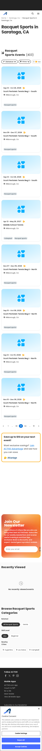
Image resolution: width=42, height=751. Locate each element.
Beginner (14, 636)
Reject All (21, 740)
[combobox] (9, 62)
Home (3, 18)
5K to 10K (7, 691)
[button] (25, 62)
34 (25, 426)
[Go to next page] (38, 426)
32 (16, 426)
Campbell (35, 650)
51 (34, 426)
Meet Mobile (9, 694)
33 (21, 426)
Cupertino (9, 650)
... (12, 426)
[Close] (38, 708)
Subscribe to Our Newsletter (15, 705)
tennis (25, 624)
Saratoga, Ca (14, 18)
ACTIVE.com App (11, 685)
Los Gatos (22, 650)
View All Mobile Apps (12, 697)
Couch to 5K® (9, 688)
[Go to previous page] (3, 426)
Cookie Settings (21, 733)
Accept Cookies (21, 747)
